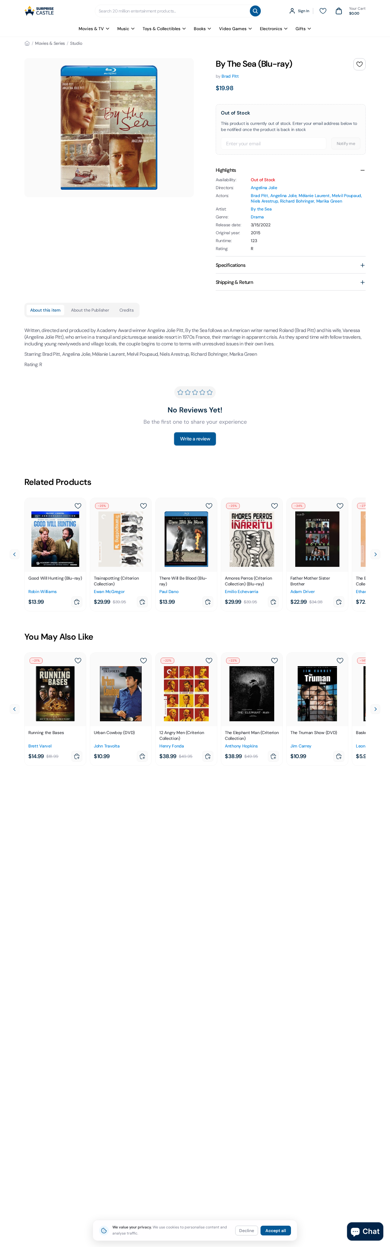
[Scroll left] (15, 554)
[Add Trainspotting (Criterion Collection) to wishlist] (143, 506)
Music (123, 28)
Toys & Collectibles (161, 28)
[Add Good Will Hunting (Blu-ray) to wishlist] (78, 506)
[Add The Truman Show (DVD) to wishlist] (340, 661)
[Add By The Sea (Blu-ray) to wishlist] (359, 64)
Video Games (232, 28)
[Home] (27, 43)
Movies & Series (50, 43)
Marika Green (329, 201)
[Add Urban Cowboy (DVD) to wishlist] (143, 661)
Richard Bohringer (297, 201)
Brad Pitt (230, 76)
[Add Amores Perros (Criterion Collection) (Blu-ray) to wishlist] (274, 506)
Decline (246, 1230)
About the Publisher (90, 310)
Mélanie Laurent (314, 195)
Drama (257, 217)
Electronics (271, 28)
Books (200, 28)
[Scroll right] (375, 554)
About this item (45, 310)
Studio (76, 43)
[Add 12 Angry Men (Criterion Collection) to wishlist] (209, 661)
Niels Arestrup (264, 201)
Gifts (301, 28)
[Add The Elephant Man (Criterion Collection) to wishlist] (274, 661)
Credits (126, 310)
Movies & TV (91, 28)
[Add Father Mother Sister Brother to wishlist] (340, 506)
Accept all (275, 1230)
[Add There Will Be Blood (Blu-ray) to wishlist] (209, 506)
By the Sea (261, 209)
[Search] (255, 10)
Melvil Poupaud (346, 195)
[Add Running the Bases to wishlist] (78, 661)
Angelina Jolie (264, 187)
